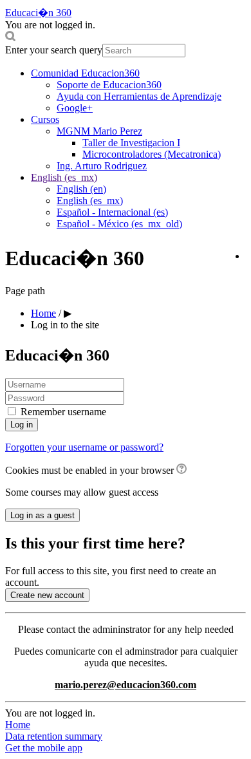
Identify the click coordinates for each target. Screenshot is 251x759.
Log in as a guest (42, 515)
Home (17, 724)
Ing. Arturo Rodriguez (102, 165)
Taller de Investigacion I (131, 142)
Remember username (63, 411)
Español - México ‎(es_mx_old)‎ (119, 223)
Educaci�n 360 (38, 12)
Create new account (47, 595)
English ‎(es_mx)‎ (64, 177)
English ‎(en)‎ (81, 188)
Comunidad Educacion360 (85, 73)
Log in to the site (65, 324)
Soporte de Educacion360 (109, 84)
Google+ (75, 107)
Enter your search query (53, 49)
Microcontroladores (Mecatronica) (151, 154)
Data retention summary (53, 736)
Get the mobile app (43, 747)
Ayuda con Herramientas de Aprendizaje (139, 96)
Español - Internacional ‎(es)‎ (112, 212)
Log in (21, 424)
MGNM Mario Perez (99, 131)
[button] (125, 37)
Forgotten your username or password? (84, 447)
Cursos (45, 119)
